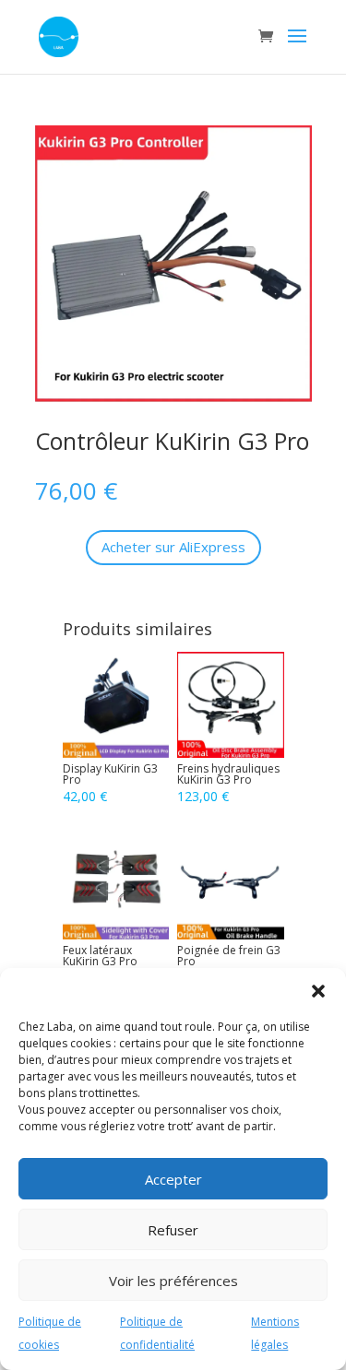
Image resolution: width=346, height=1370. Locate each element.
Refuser (173, 1230)
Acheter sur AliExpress (173, 546)
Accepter (173, 1179)
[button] (318, 991)
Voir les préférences (173, 1280)
